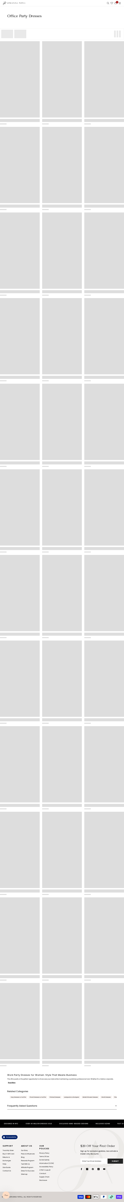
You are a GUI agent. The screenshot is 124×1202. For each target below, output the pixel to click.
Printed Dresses (55, 1097)
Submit (115, 1161)
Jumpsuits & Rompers (71, 1097)
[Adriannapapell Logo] (13, 3)
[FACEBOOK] (81, 1169)
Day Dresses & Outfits (18, 1097)
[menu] (119, 3)
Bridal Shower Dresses (90, 1097)
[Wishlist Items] (112, 3)
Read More (12, 1083)
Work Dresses (106, 1097)
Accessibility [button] (11, 1137)
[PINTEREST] (93, 1169)
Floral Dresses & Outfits (38, 1097)
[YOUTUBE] (104, 1169)
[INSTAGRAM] (87, 1169)
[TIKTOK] (98, 1169)
